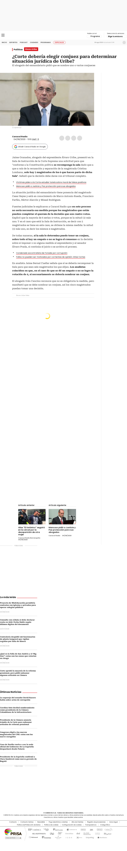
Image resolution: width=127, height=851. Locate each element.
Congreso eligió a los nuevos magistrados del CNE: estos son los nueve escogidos (16, 734)
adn (99, 829)
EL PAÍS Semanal (86, 833)
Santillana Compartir (70, 829)
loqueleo (89, 837)
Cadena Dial (77, 833)
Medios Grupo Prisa (13, 837)
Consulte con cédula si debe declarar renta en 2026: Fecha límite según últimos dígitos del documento (17, 622)
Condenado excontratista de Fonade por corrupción (41, 253)
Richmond (33, 837)
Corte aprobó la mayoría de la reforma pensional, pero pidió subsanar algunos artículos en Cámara (18, 673)
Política (18, 49)
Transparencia (90, 825)
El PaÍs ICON (68, 837)
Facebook (61, 138)
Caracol (108, 829)
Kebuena (107, 833)
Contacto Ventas (26, 822)
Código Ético (105, 825)
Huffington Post (38, 833)
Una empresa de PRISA (13, 831)
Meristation (102, 837)
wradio (58, 833)
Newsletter (119, 42)
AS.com (91, 829)
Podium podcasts (57, 837)
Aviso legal (113, 822)
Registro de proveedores (96, 822)
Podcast (24, 42)
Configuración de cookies (72, 825)
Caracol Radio (63, 35)
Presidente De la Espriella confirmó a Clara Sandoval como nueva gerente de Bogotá (18, 759)
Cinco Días (68, 833)
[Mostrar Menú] (3, 35)
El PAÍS (34, 829)
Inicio (4, 42)
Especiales (59, 42)
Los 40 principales (45, 829)
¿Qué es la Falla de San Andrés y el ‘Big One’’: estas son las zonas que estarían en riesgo (18, 656)
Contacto (13, 822)
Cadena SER (82, 829)
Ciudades (34, 42)
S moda (79, 837)
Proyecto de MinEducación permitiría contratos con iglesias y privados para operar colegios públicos (18, 605)
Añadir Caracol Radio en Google (32, 146)
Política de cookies (51, 825)
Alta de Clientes (77, 822)
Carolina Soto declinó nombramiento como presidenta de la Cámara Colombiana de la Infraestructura (17, 710)
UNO (51, 833)
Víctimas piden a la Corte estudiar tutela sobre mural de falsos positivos (51, 182)
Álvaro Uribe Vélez (22, 295)
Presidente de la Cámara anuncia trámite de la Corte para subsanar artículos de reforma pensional (16, 722)
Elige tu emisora (115, 36)
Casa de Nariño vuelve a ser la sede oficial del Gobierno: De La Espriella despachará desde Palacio (17, 746)
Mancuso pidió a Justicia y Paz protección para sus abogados (46, 186)
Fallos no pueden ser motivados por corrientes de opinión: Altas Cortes (50, 257)
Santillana (57, 829)
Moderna (46, 837)
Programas (46, 42)
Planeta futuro (97, 833)
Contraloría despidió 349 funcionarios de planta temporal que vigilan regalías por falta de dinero (17, 639)
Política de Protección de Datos (28, 825)
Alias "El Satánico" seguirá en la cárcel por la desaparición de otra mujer (31, 531)
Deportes (13, 42)
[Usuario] (124, 42)
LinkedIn (73, 138)
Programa (95, 36)
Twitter (67, 138)
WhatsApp (79, 138)
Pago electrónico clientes (58, 822)
